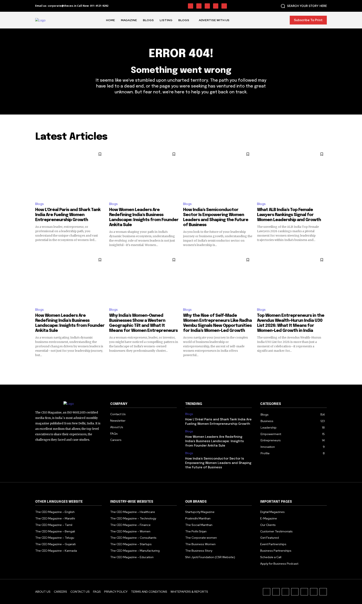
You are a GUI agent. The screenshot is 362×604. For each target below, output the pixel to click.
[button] (303, 6)
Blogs (39, 204)
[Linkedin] (207, 6)
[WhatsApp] (304, 591)
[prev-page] (37, 365)
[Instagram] (199, 6)
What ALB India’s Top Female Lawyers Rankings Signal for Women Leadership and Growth (289, 215)
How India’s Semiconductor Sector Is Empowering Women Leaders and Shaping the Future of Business (218, 463)
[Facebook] (190, 6)
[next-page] (324, 365)
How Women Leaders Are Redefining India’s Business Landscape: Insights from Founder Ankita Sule (214, 441)
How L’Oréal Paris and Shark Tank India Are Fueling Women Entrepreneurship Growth (68, 215)
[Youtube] (224, 6)
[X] (215, 6)
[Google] (323, 591)
